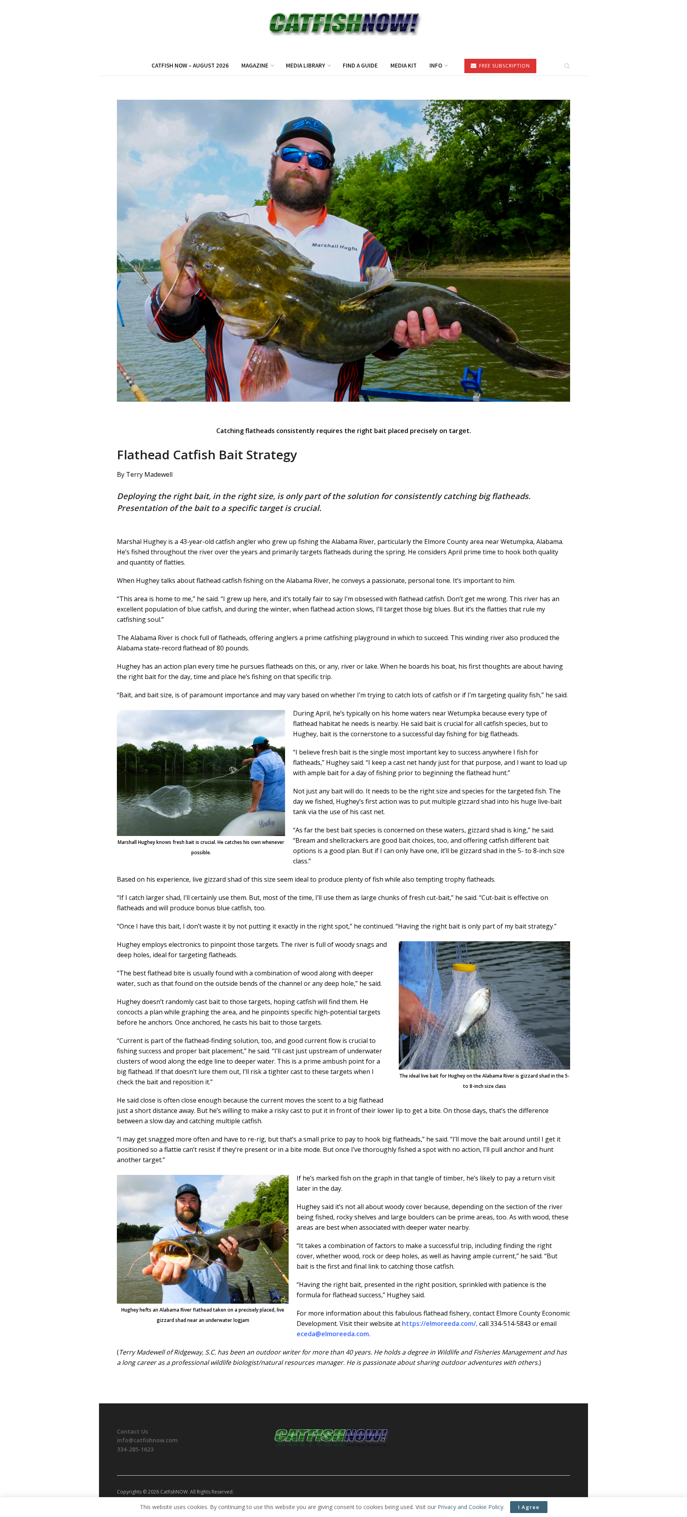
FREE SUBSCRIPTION (503, 65)
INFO (435, 65)
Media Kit (403, 65)
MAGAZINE (254, 65)
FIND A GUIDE (360, 65)
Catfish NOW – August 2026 (190, 65)
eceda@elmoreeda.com (333, 1333)
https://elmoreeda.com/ (439, 1323)
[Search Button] (567, 65)
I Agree (529, 1507)
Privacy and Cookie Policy (470, 1507)
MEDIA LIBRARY (305, 65)
